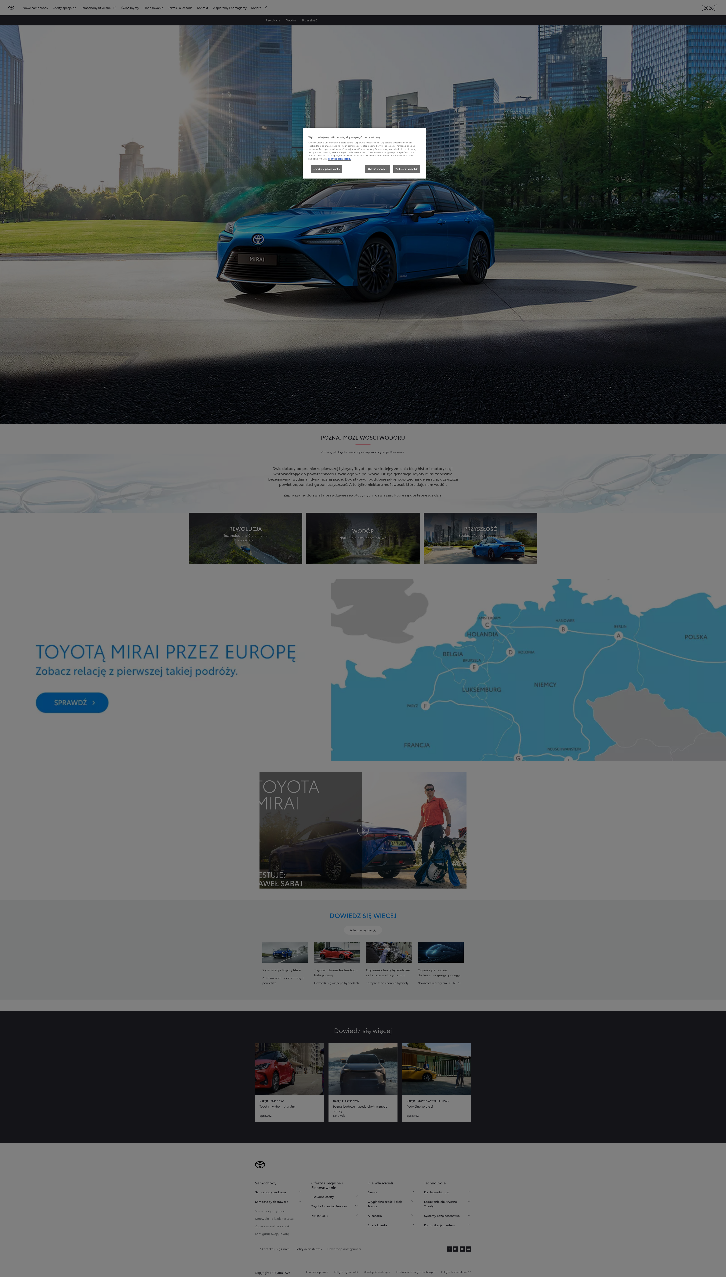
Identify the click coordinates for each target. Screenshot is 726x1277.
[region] (364, 153)
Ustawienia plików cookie (326, 168)
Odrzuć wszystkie (377, 168)
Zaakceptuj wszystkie (406, 168)
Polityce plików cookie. (339, 158)
